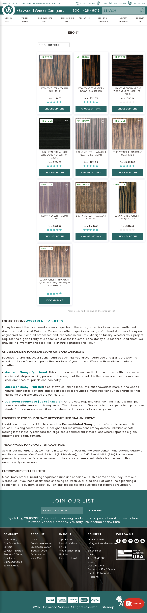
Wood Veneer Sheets (44, 321)
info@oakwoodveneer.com (103, 543)
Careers (8, 546)
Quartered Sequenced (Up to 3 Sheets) (33, 401)
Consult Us (140, 20)
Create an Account (41, 543)
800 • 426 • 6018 (86, 10)
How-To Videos (68, 543)
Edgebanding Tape (67, 20)
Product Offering (13, 554)
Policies (63, 554)
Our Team (9, 558)
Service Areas (11, 565)
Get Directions (96, 565)
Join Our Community (102, 20)
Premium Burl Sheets (45, 20)
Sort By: (42, 45)
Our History (10, 539)
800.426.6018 (96, 539)
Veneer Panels (25, 20)
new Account (120, 3)
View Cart (36, 558)
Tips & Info (65, 539)
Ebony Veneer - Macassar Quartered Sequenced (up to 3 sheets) (54, 283)
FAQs (62, 546)
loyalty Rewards (123, 20)
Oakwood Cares (13, 561)
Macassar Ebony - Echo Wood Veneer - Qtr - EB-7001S (128, 91)
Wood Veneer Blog (69, 550)
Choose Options (54, 109)
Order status (38, 554)
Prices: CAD (139, 3)
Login (104, 3)
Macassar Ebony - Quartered (25, 372)
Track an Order (39, 550)
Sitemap (107, 607)
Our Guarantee (12, 543)
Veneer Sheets (8, 20)
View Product (54, 300)
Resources (84, 18)
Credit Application (41, 546)
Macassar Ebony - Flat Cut (23, 387)
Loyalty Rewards (13, 550)
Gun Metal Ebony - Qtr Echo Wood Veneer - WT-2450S (54, 155)
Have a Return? (68, 558)
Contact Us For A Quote (101, 569)
